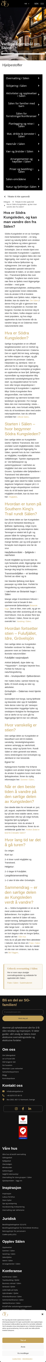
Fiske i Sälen (34, 943)
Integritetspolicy (27, 1359)
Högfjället (13, 497)
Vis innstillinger (23, 1353)
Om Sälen (34, 301)
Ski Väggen (13, 953)
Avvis (23, 1347)
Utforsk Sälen (23, 417)
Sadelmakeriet (26, 983)
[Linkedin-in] (30, 1109)
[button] (42, 1314)
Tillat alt (23, 1340)
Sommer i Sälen (27, 780)
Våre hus (22, 937)
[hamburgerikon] (42, 3)
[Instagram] (16, 1109)
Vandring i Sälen (24, 621)
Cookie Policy (16, 1359)
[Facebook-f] (23, 1109)
